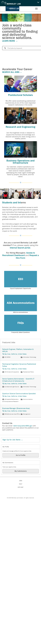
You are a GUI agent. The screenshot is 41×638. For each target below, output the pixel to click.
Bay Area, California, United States (15, 354)
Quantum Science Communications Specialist (19, 393)
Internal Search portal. (20, 247)
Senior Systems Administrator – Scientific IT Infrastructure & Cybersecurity (18, 380)
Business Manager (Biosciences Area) (16, 408)
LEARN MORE (9, 40)
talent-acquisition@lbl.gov (22, 426)
